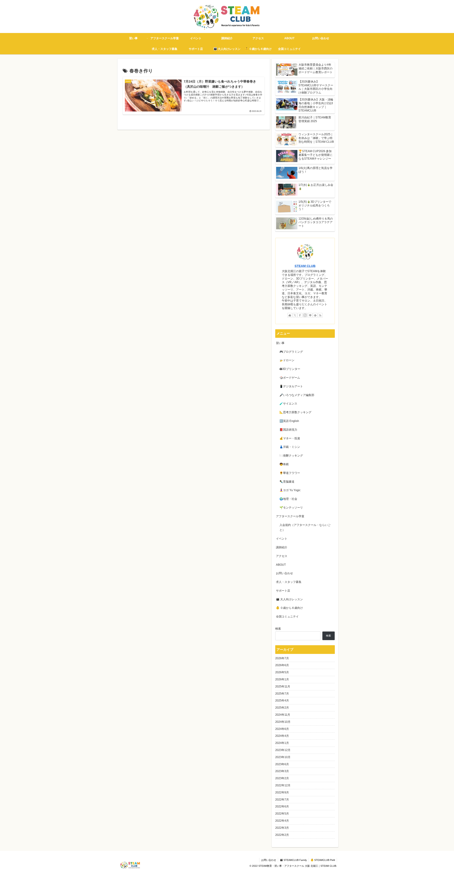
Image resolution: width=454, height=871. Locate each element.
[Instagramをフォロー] (305, 315)
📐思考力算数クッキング (295, 412)
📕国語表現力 (288, 429)
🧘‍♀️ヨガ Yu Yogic (290, 490)
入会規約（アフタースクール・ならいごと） (305, 527)
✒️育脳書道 (286, 481)
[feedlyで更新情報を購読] (315, 315)
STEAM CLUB (305, 266)
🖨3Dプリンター (289, 368)
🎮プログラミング (291, 351)
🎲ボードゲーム (289, 377)
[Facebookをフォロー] (300, 315)
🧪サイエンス (288, 403)
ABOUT (281, 564)
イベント (281, 538)
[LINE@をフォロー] (310, 315)
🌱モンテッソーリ (291, 507)
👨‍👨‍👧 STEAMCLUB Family (293, 860)
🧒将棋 (284, 464)
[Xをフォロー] (295, 315)
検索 (278, 628)
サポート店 (283, 590)
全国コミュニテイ (287, 616)
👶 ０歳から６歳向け (289, 607)
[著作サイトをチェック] (289, 315)
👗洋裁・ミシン (289, 446)
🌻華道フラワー (289, 472)
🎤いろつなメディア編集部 (296, 395)
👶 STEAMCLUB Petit (323, 860)
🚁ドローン (286, 360)
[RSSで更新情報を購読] (320, 315)
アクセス (281, 556)
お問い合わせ (284, 573)
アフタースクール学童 (290, 516)
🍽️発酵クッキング (291, 455)
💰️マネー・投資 (289, 438)
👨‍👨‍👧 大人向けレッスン (289, 599)
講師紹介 (281, 547)
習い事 (280, 343)
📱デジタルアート (291, 386)
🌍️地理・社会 (288, 498)
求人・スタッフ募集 (288, 581)
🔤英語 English (289, 420)
